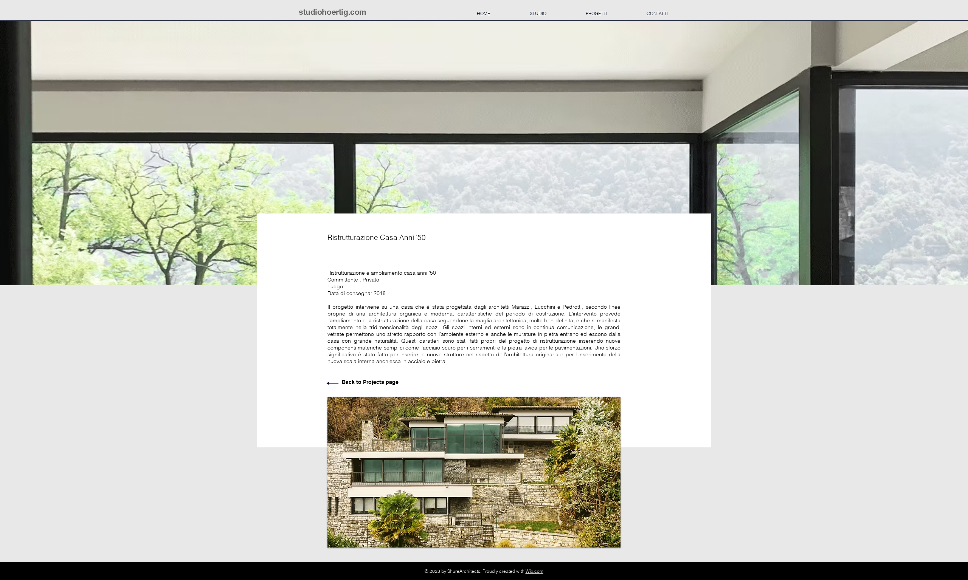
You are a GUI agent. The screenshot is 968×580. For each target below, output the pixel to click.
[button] (474, 472)
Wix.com (534, 571)
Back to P (354, 382)
